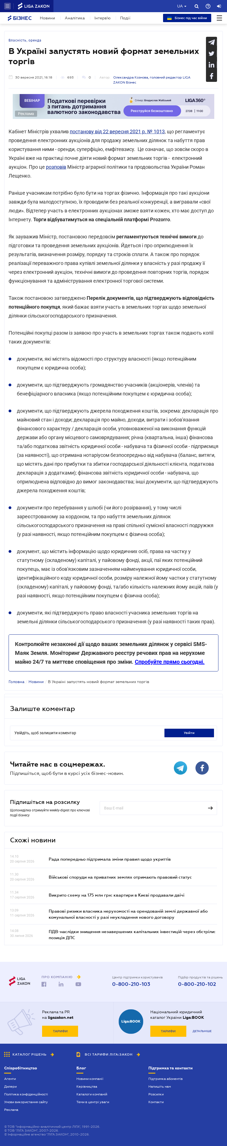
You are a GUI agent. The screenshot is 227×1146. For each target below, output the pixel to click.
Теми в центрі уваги (92, 1102)
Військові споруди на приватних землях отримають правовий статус (120, 876)
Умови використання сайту (26, 1102)
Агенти (10, 1079)
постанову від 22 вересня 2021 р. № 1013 (117, 131)
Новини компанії (89, 1079)
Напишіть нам (159, 1086)
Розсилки (156, 1094)
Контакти (156, 1102)
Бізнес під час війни (190, 18)
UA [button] (180, 6)
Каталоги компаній (91, 1094)
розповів (56, 167)
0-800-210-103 (131, 984)
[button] (7, 6)
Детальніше (202, 1031)
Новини (47, 18)
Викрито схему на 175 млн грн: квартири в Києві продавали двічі (116, 894)
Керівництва (86, 1086)
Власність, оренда (25, 40)
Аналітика (75, 18)
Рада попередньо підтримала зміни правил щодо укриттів (110, 858)
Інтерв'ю (102, 18)
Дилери (10, 1086)
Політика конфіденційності (26, 1094)
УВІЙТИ (189, 733)
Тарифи (60, 1031)
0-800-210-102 (197, 984)
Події (125, 18)
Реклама (11, 1110)
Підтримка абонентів (165, 1079)
